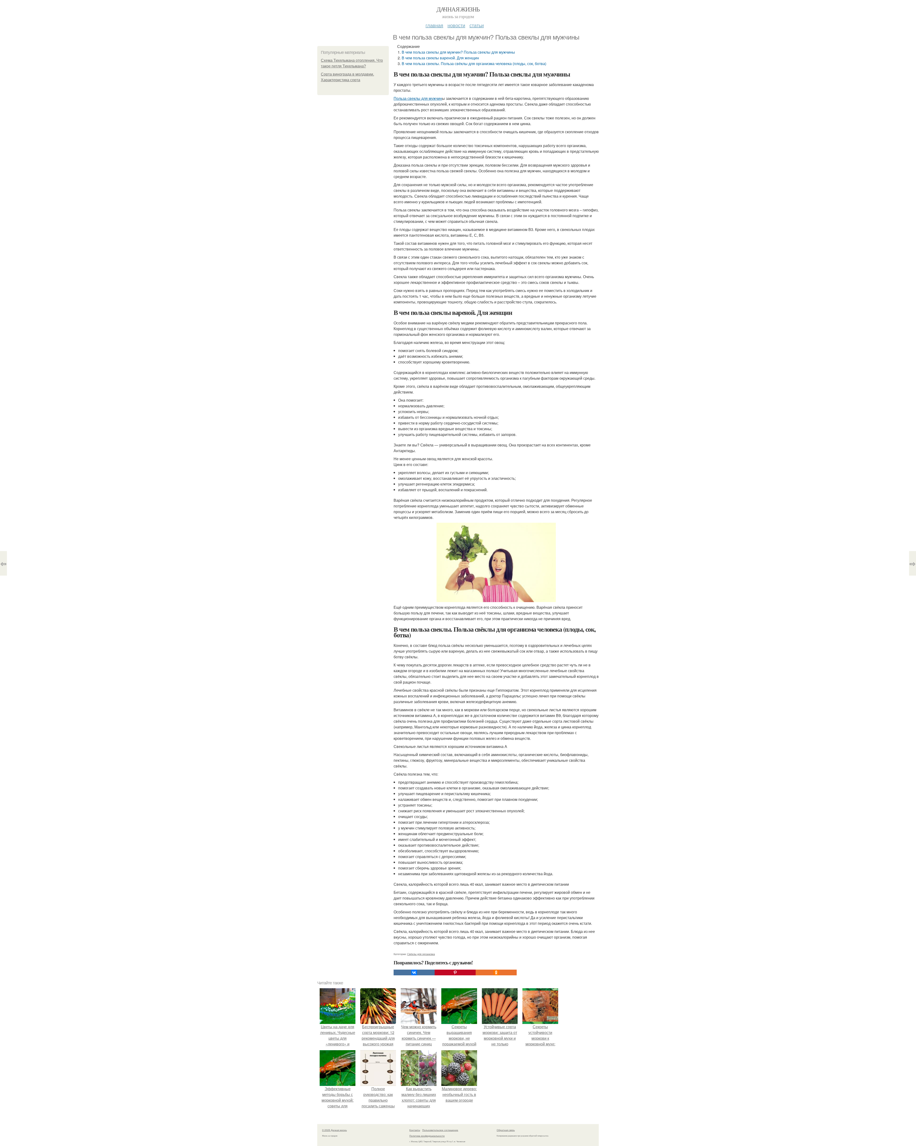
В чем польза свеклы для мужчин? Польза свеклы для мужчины (458, 52)
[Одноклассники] (496, 972)
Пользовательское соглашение (440, 1130)
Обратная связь (506, 1130)
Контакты (414, 1130)
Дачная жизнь (458, 9)
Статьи (476, 25)
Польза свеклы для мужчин (418, 98)
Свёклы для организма (421, 954)
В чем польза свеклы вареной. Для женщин (440, 58)
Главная (434, 25)
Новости (456, 25)
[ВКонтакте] (414, 972)
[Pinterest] (455, 972)
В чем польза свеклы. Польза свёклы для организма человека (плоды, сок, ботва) (474, 63)
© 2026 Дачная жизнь (334, 1130)
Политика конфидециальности (427, 1135)
